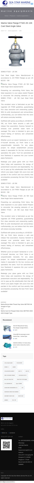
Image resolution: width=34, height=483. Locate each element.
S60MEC (6, 400)
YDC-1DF (14, 400)
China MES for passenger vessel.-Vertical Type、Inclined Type (21, 335)
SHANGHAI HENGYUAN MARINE (11, 391)
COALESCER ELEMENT (9, 371)
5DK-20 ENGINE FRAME (9, 375)
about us (4, 432)
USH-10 (20, 371)
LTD (22, 387)
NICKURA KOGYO (22, 375)
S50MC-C (6, 367)
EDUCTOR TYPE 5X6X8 (22, 379)
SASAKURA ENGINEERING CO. (11, 387)
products (12, 432)
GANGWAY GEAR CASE (9, 395)
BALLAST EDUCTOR (8, 379)
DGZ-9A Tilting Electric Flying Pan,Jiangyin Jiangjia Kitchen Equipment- (20, 327)
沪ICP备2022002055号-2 (7, 482)
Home (6, 16)
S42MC (14, 367)
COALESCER (19, 362)
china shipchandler (8, 362)
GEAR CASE (20, 395)
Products (12, 16)
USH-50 (27, 371)
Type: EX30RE (19, 383)
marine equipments (22, 16)
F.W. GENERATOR (8, 383)
